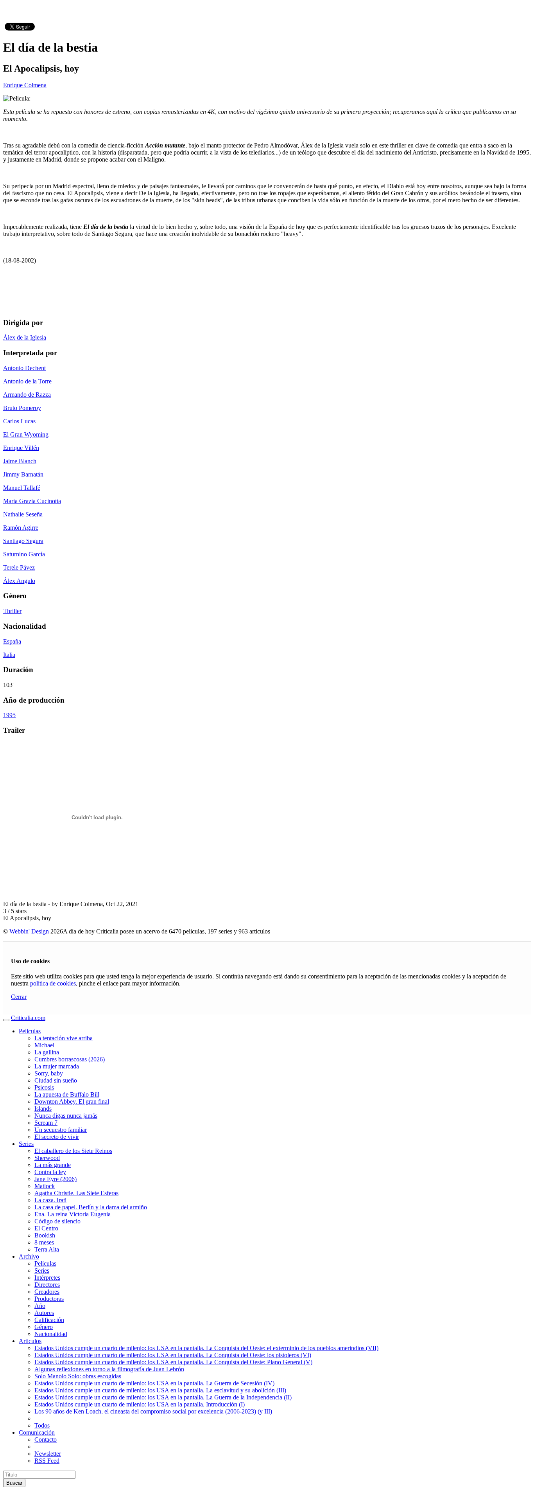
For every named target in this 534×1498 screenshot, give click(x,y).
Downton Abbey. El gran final (71, 1101)
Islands (43, 1108)
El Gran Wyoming (25, 434)
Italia (9, 654)
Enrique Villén (21, 447)
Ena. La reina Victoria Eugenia (72, 1214)
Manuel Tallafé (21, 487)
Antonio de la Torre (27, 381)
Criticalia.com (28, 1017)
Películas (45, 1263)
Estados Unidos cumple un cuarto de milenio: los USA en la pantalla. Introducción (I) (139, 1404)
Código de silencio (57, 1221)
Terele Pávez (19, 567)
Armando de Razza (27, 394)
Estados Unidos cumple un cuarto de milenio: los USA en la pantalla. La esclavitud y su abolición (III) (160, 1390)
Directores (47, 1284)
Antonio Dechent (24, 368)
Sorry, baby (48, 1073)
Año (39, 1305)
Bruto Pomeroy (22, 408)
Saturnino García (24, 554)
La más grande (52, 1165)
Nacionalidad (50, 1334)
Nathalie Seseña (23, 514)
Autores (44, 1312)
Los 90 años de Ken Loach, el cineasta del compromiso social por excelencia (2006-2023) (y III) (153, 1411)
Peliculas (30, 1031)
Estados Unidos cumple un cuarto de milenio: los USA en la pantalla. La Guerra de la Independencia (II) (163, 1397)
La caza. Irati (50, 1200)
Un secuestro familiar (60, 1129)
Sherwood (47, 1158)
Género (43, 1327)
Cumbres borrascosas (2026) (69, 1059)
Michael (44, 1045)
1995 (9, 715)
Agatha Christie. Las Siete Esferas (76, 1193)
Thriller (12, 611)
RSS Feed (46, 1460)
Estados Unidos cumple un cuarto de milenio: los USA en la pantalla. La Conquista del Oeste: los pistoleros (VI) (172, 1355)
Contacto (45, 1439)
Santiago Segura (23, 541)
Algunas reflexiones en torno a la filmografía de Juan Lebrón (109, 1369)
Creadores (46, 1291)
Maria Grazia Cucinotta (32, 501)
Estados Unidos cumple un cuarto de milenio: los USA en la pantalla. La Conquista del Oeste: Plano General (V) (173, 1362)
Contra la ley (50, 1172)
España (12, 641)
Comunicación (37, 1432)
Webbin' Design (29, 931)
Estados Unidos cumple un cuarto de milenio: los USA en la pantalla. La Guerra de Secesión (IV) (154, 1383)
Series (26, 1143)
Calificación (49, 1319)
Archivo (29, 1256)
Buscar (14, 1483)
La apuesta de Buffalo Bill (66, 1094)
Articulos (30, 1341)
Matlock (44, 1186)
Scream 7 (45, 1122)
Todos (42, 1425)
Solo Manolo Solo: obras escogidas (77, 1376)
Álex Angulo (19, 580)
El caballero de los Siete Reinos (73, 1150)
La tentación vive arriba (63, 1038)
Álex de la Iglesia (24, 337)
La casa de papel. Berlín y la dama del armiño (90, 1207)
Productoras (49, 1298)
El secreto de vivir (56, 1136)
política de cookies (53, 983)
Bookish (44, 1235)
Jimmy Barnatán (23, 474)
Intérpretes (47, 1277)
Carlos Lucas (19, 421)
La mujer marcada (56, 1066)
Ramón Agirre (20, 527)
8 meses (44, 1242)
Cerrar (19, 996)
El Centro (46, 1228)
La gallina (46, 1052)
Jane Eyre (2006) (55, 1179)
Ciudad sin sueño (55, 1080)
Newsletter (47, 1453)
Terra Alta (46, 1249)
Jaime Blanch (19, 461)
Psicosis (44, 1087)
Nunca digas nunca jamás (65, 1115)
